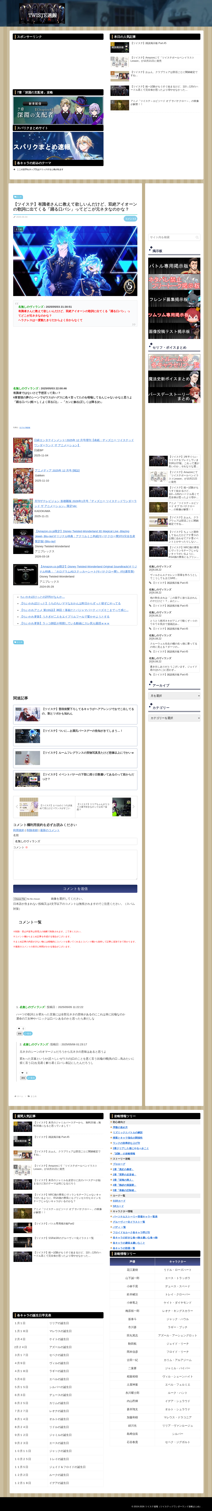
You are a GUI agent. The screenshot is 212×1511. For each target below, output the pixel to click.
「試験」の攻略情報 (124, 1153)
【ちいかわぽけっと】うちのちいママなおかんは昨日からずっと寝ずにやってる (70, 603)
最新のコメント (50, 830)
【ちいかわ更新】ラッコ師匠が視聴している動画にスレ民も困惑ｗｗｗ (65, 623)
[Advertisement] (58, 62)
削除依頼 (32, 830)
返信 (29, 1033)
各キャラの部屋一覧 (124, 1248)
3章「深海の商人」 (123, 1180)
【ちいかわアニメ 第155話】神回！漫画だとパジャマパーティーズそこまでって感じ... (74, 610)
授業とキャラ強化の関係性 (128, 1137)
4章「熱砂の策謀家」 (125, 1185)
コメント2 (130, 218)
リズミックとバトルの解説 (128, 1132)
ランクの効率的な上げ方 (126, 1143)
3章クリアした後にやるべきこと (131, 1148)
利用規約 (18, 830)
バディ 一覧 (119, 1227)
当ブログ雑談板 (24, 427)
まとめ (19, 197)
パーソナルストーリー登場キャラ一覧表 (135, 1216)
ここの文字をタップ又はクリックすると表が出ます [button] (40, 169)
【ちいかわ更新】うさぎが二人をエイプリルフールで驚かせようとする (65, 616)
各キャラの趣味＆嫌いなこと (129, 1243)
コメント (20, 847)
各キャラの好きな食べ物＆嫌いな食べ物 (135, 1237)
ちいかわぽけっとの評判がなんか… (42, 596)
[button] (197, 237)
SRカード (118, 1206)
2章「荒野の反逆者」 (125, 1174)
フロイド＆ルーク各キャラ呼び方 (131, 1232)
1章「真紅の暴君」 (123, 1169)
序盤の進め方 (120, 1127)
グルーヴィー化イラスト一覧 (129, 1222)
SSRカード (119, 1201)
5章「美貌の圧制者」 (125, 1190)
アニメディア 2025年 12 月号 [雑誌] (57, 470)
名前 (16, 835)
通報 (20, 1034)
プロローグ (119, 1164)
